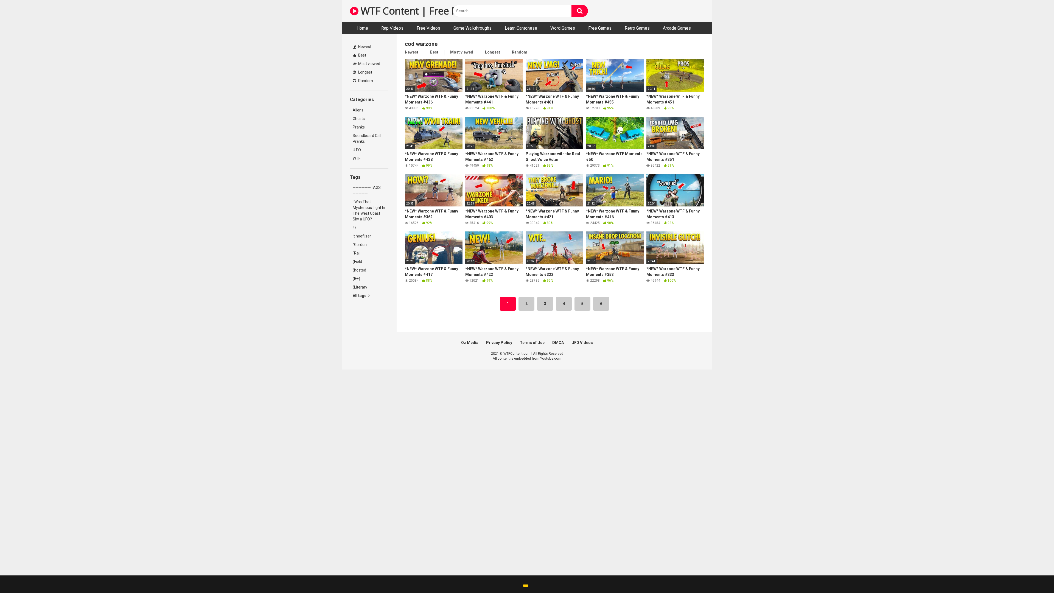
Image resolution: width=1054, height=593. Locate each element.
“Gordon (360, 244)
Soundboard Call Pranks (367, 138)
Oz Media (469, 342)
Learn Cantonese (521, 28)
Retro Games (637, 28)
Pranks (359, 127)
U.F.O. (357, 150)
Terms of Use (532, 342)
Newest (364, 46)
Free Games (600, 28)
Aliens (358, 110)
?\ (354, 227)
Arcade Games (677, 28)
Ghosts (359, 118)
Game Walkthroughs (472, 28)
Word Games (562, 28)
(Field (357, 261)
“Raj (356, 253)
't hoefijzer (362, 236)
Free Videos (428, 28)
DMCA (558, 342)
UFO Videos (582, 342)
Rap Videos (392, 28)
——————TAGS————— (367, 190)
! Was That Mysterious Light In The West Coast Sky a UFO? (369, 210)
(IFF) (356, 278)
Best (361, 55)
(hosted (359, 270)
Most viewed (368, 63)
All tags (360, 295)
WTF (356, 158)
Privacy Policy (499, 342)
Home (362, 28)
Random (365, 81)
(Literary (360, 287)
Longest (364, 72)
